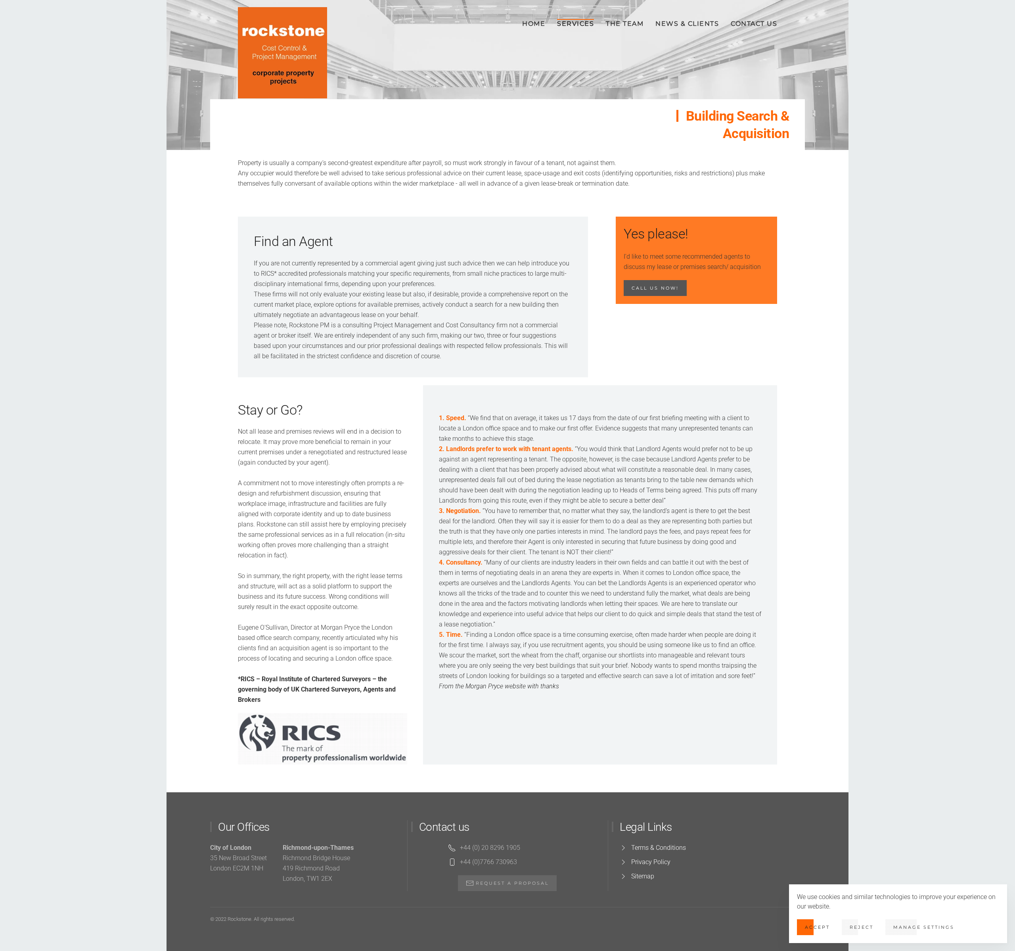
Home (533, 23)
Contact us (754, 23)
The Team (624, 23)
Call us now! (655, 288)
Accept (817, 927)
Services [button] (575, 23)
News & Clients (687, 23)
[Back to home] (282, 52)
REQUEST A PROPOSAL (512, 883)
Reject (861, 927)
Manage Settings (923, 927)
